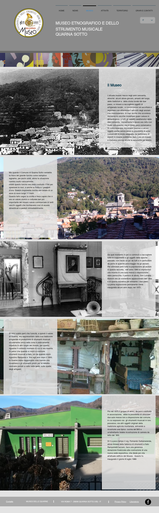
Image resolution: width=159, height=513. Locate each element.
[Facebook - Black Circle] (148, 502)
